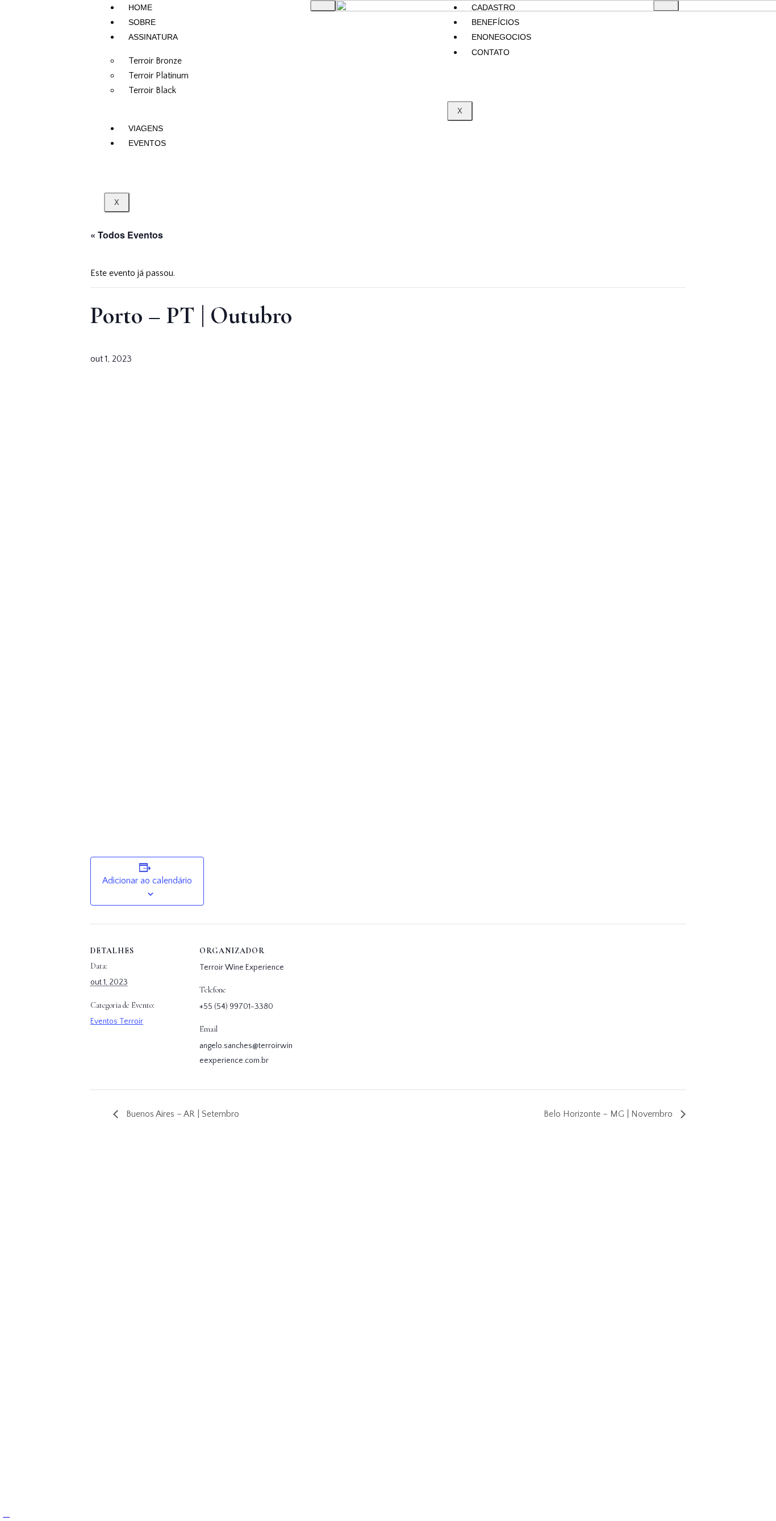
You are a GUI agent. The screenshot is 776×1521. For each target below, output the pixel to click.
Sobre (142, 22)
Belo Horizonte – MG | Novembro (609, 1114)
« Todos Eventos (126, 234)
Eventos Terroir (116, 1021)
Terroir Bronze (155, 61)
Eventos (147, 143)
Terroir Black (152, 90)
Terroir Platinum (158, 75)
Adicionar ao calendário (147, 880)
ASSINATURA (153, 36)
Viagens (145, 128)
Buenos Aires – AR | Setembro (181, 1114)
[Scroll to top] (6, 1514)
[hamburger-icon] (323, 5)
